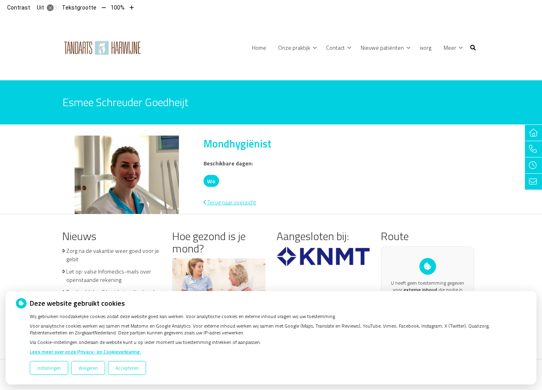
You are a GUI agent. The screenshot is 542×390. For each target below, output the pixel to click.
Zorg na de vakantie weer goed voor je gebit (112, 254)
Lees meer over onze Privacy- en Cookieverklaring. (85, 351)
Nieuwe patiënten (382, 47)
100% (118, 7)
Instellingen (49, 368)
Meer (450, 47)
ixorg (425, 47)
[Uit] (53, 7)
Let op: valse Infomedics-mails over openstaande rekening (108, 275)
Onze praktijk (294, 47)
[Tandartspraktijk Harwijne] (102, 47)
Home (259, 47)
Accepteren (127, 368)
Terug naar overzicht (231, 202)
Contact (335, 47)
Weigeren (88, 368)
